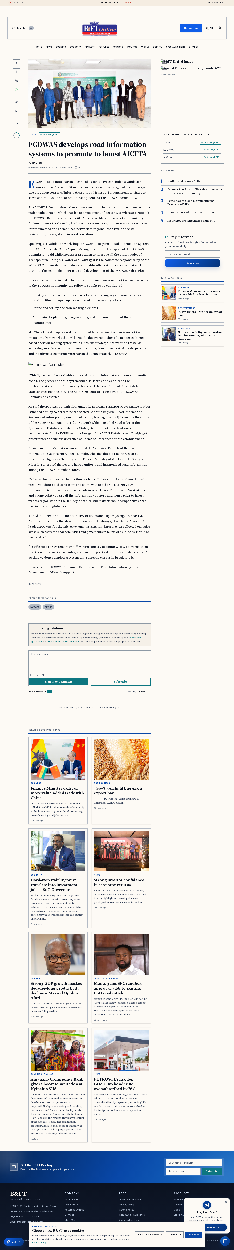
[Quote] (43, 675)
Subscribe (191, 28)
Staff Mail (70, 1219)
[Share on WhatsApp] (16, 89)
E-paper (193, 46)
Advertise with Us (74, 1209)
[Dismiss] (220, 234)
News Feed (180, 1199)
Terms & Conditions (130, 1199)
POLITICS (132, 46)
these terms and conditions (63, 641)
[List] (50, 675)
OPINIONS (118, 46)
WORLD (145, 46)
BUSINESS (61, 46)
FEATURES (104, 46)
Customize (175, 1234)
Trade (32, 134)
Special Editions (175, 46)
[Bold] (31, 675)
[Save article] (16, 111)
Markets (178, 1204)
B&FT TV (157, 46)
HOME (39, 46)
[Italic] (37, 675)
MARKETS (90, 46)
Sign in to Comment (58, 681)
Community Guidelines (132, 1214)
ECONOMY (75, 46)
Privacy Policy (126, 1204)
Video (177, 1209)
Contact (69, 1214)
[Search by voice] (31, 28)
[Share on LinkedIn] (16, 80)
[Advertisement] (192, 100)
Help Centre (71, 1204)
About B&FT (71, 1199)
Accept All (193, 1234)
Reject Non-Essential (150, 1234)
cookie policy (39, 1242)
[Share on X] (16, 62)
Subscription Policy (130, 1219)
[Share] (16, 102)
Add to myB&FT (50, 134)
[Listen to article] (16, 123)
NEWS (49, 46)
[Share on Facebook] (16, 71)
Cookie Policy (126, 1209)
